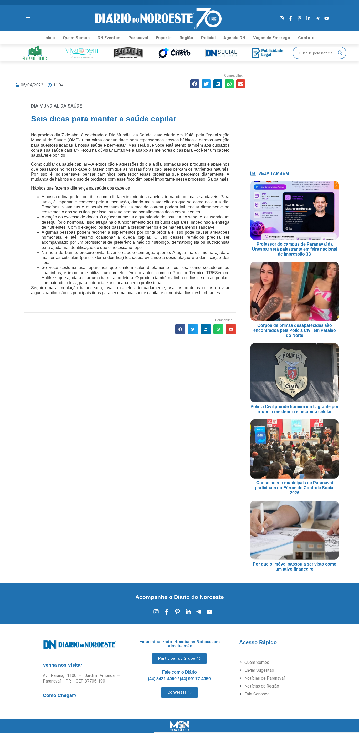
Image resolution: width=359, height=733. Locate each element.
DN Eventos (109, 37)
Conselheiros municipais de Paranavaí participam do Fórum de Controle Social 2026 (294, 488)
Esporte (164, 37)
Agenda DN (234, 37)
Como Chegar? (60, 695)
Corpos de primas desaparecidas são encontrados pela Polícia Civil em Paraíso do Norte (294, 330)
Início (49, 37)
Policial (208, 37)
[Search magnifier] (340, 53)
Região (186, 37)
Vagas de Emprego (271, 37)
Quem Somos (76, 37)
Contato (306, 37)
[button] (194, 83)
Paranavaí (138, 37)
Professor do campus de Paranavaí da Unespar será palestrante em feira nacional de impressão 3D (294, 249)
